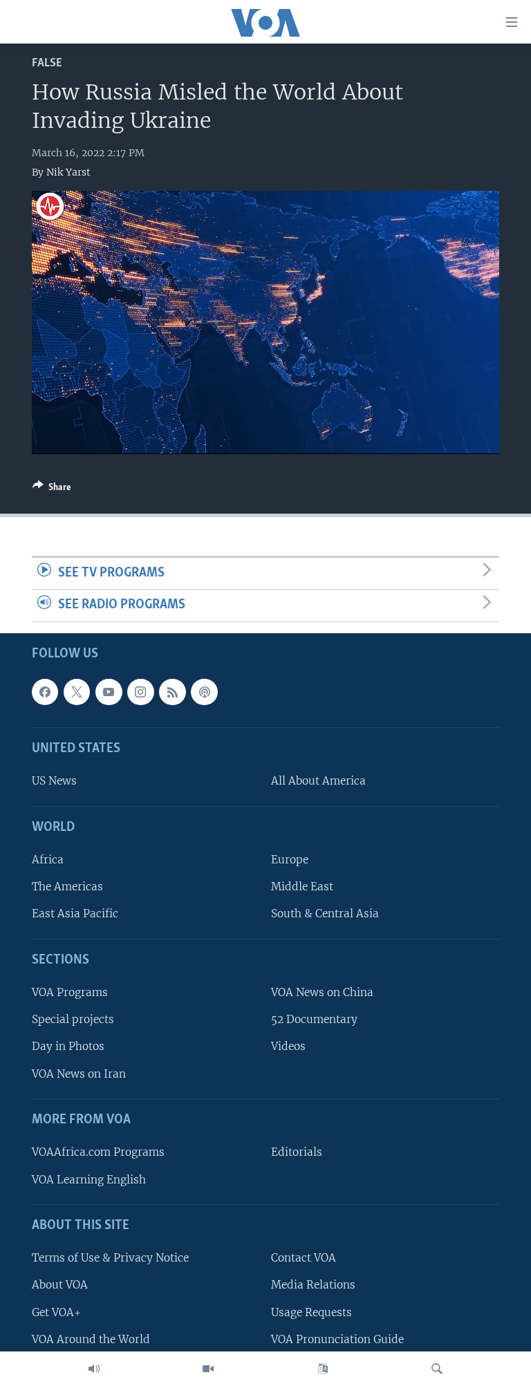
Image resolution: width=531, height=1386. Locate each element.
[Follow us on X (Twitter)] (77, 692)
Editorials (296, 1152)
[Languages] (323, 1368)
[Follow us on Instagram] (140, 692)
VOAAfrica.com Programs (98, 1152)
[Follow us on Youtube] (108, 692)
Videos (288, 1046)
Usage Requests (311, 1312)
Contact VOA (303, 1257)
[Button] (51, 489)
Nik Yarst (68, 172)
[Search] (437, 1368)
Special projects (73, 1019)
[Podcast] (204, 692)
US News (54, 781)
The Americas (67, 886)
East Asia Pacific (75, 914)
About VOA (60, 1285)
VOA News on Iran (79, 1073)
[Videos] (208, 1368)
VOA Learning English (89, 1179)
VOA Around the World (91, 1339)
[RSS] (172, 692)
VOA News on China (322, 992)
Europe (289, 859)
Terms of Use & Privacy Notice (110, 1257)
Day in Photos (68, 1046)
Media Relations (313, 1285)
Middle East (302, 886)
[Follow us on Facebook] (45, 692)
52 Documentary (314, 1019)
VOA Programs (70, 992)
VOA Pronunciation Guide (337, 1339)
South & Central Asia (325, 914)
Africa (48, 859)
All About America (318, 781)
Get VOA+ (56, 1312)
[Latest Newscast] (94, 1368)
